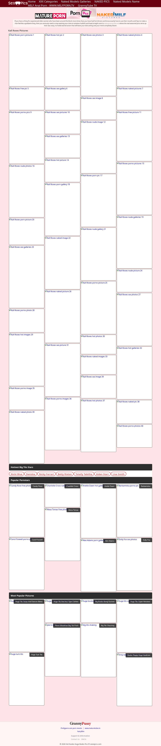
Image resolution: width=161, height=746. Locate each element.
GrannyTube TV (87, 5)
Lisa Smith (119, 474)
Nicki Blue (16, 474)
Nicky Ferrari (46, 474)
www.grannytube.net (111, 23)
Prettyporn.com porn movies (71, 728)
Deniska (30, 474)
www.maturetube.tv (92, 728)
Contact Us (75, 739)
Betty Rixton (65, 474)
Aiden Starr (102, 474)
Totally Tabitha (84, 474)
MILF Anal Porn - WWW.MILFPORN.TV (51, 5)
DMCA (83, 739)
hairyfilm (80, 731)
